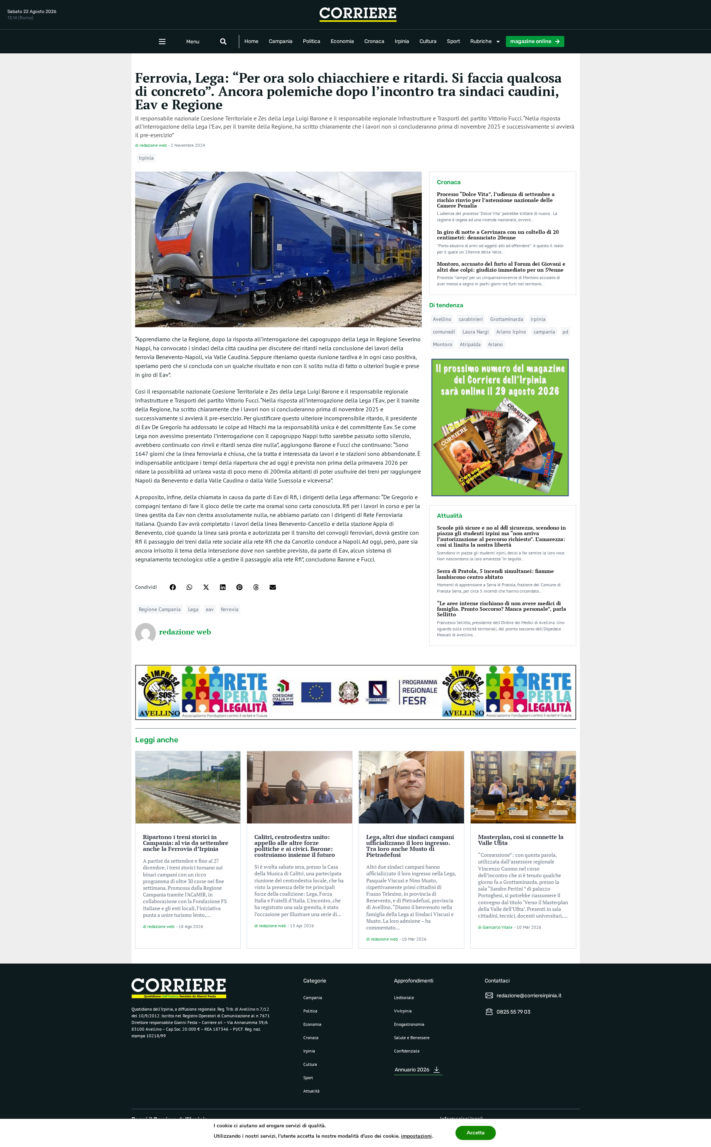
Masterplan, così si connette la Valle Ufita (521, 840)
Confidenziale (407, 1051)
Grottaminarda (506, 319)
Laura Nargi (476, 331)
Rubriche (481, 41)
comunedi (444, 331)
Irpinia (402, 41)
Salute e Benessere (412, 1037)
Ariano (495, 344)
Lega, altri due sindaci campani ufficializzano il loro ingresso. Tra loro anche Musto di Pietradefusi (410, 846)
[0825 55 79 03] (489, 1011)
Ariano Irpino (511, 331)
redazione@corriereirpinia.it (529, 995)
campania (544, 331)
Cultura (428, 41)
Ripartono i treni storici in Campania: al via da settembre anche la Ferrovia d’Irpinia (185, 843)
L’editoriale (404, 997)
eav (210, 609)
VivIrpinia (403, 1011)
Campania (281, 41)
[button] (223, 41)
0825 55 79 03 (513, 1012)
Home (251, 41)
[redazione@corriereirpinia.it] (489, 995)
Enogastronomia (409, 1024)
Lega (193, 609)
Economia (342, 41)
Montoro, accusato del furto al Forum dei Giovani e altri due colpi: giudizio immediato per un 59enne (501, 266)
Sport (453, 41)
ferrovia (229, 609)
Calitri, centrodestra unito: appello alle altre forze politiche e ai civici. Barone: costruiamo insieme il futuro (294, 846)
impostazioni (416, 1136)
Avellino (442, 319)
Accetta (476, 1132)
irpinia (538, 319)
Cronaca (374, 41)
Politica (311, 41)
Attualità (311, 1091)
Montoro (443, 344)
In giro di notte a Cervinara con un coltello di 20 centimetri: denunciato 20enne (498, 234)
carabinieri (471, 319)
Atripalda (470, 344)
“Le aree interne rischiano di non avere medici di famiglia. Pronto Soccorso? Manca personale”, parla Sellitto (501, 609)
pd (565, 331)
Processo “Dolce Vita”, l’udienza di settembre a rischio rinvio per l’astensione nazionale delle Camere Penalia (496, 199)
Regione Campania (160, 609)
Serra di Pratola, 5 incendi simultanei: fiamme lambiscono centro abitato (495, 573)
